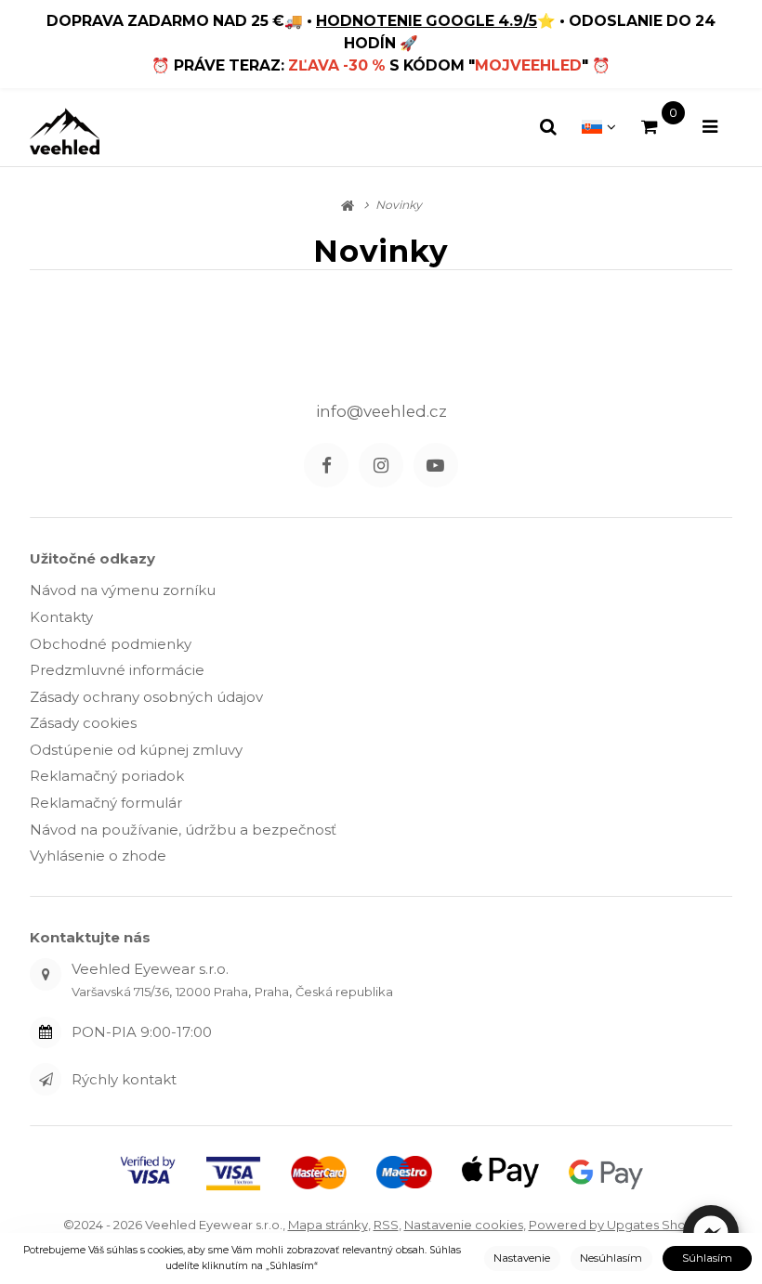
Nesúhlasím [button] (611, 1258)
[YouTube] (436, 465)
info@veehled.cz (381, 411)
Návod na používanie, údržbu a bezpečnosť (183, 829)
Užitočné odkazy (92, 558)
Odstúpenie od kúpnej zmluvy (136, 750)
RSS (386, 1224)
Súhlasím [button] (707, 1258)
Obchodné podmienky (110, 644)
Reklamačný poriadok (107, 776)
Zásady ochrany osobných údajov (146, 697)
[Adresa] (45, 974)
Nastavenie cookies (463, 1224)
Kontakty (61, 617)
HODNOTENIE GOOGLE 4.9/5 (426, 21)
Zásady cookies (83, 723)
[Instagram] (381, 465)
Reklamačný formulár (106, 802)
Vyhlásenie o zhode (98, 855)
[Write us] (45, 1079)
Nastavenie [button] (521, 1258)
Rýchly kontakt (124, 1079)
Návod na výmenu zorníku (123, 590)
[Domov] (64, 131)
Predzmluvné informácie (117, 670)
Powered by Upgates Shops (614, 1224)
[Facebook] (326, 465)
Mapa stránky (328, 1224)
